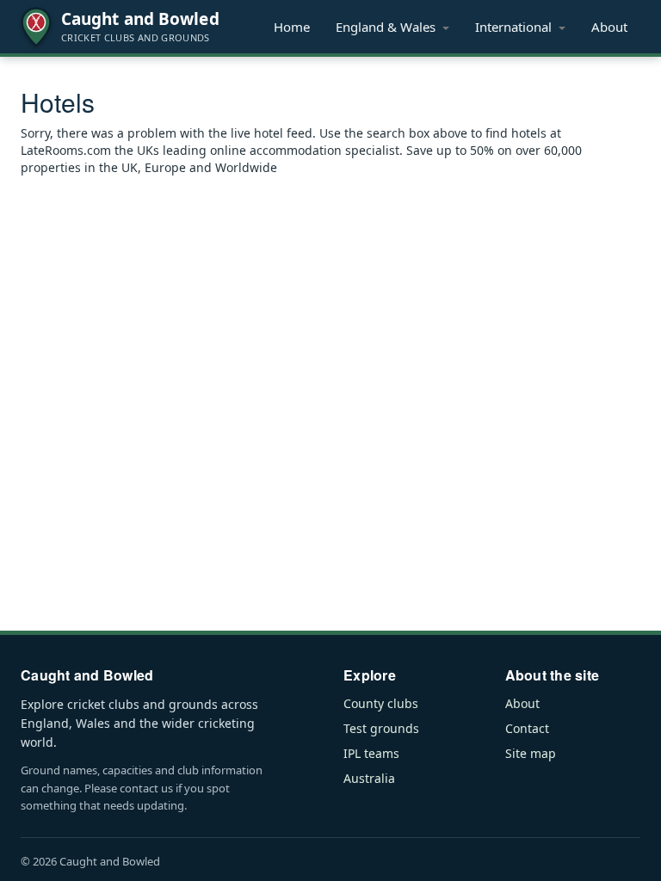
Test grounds (381, 728)
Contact (527, 728)
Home (292, 26)
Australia (369, 778)
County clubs (380, 703)
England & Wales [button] (387, 26)
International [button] (515, 26)
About (609, 26)
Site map (530, 753)
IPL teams (371, 753)
